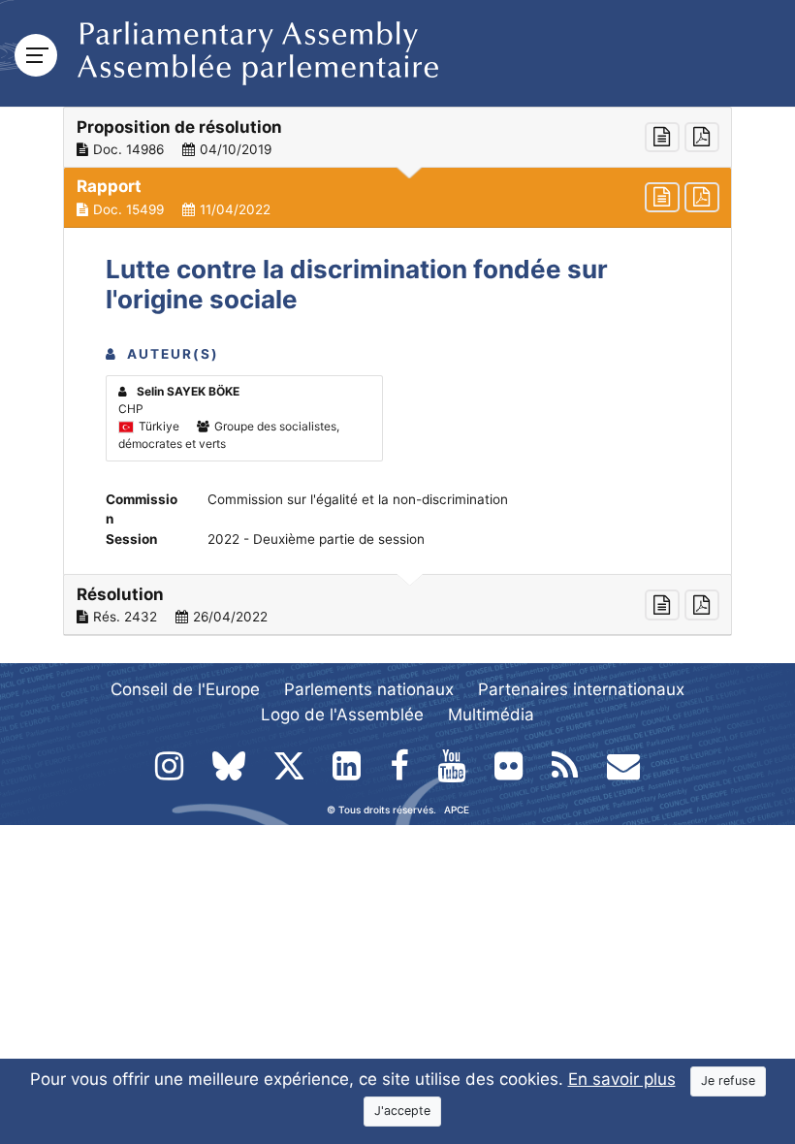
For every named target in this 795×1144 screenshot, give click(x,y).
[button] (397, 138)
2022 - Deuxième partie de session (316, 539)
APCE (456, 809)
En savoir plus (622, 1079)
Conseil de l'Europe (185, 689)
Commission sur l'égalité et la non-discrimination (357, 499)
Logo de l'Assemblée (342, 714)
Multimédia (491, 714)
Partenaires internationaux (581, 689)
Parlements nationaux (369, 689)
